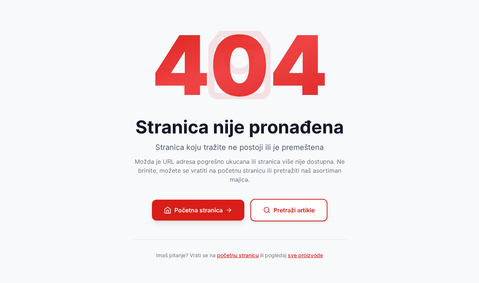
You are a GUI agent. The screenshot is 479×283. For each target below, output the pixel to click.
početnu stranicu (238, 255)
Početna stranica (198, 210)
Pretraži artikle (294, 210)
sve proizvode (305, 255)
